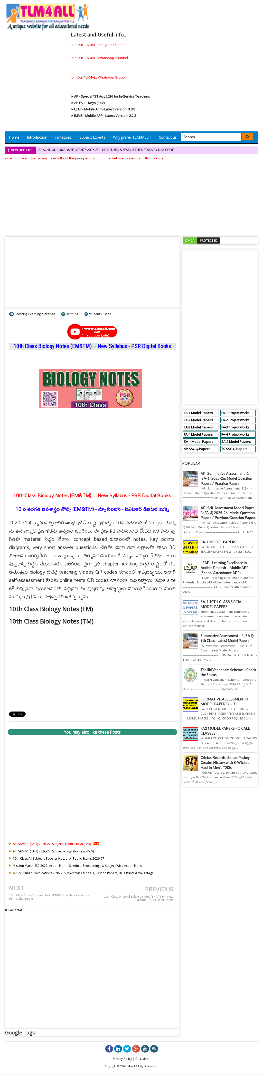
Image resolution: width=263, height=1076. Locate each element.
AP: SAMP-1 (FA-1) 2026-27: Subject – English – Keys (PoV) (53, 851)
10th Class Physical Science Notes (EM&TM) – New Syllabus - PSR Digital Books (138, 898)
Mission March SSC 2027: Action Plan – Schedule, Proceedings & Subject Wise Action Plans (77, 865)
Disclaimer (143, 1058)
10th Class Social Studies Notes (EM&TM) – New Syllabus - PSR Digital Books (49, 897)
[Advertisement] (131, 197)
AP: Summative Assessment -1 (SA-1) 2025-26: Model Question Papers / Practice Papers (226, 478)
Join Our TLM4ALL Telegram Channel (98, 44)
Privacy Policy (122, 1058)
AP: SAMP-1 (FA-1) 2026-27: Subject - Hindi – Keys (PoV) (52, 844)
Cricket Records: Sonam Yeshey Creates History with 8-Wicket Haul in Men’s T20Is (225, 763)
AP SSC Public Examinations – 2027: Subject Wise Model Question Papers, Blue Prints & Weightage (83, 873)
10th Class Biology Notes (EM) (52, 608)
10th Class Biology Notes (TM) (52, 621)
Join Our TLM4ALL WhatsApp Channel (99, 57)
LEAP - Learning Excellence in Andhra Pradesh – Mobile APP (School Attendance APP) (225, 568)
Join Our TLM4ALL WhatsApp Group (98, 77)
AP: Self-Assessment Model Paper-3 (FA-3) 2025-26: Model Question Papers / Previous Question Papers (228, 513)
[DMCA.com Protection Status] (201, 240)
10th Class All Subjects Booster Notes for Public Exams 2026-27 (58, 858)
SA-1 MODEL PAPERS (218, 542)
